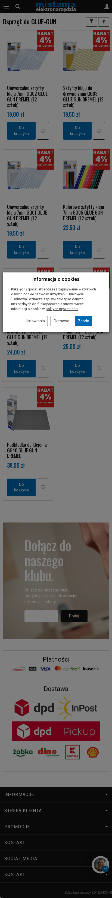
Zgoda (83, 321)
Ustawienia (35, 321)
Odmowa (61, 321)
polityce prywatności (62, 309)
